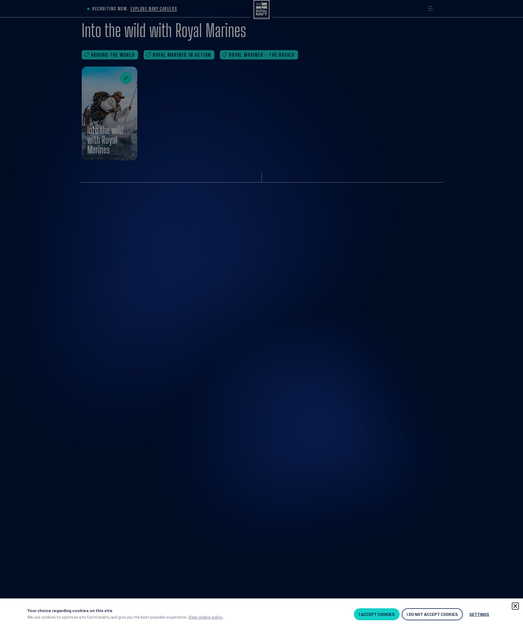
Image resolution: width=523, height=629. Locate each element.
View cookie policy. (205, 616)
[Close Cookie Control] (515, 606)
